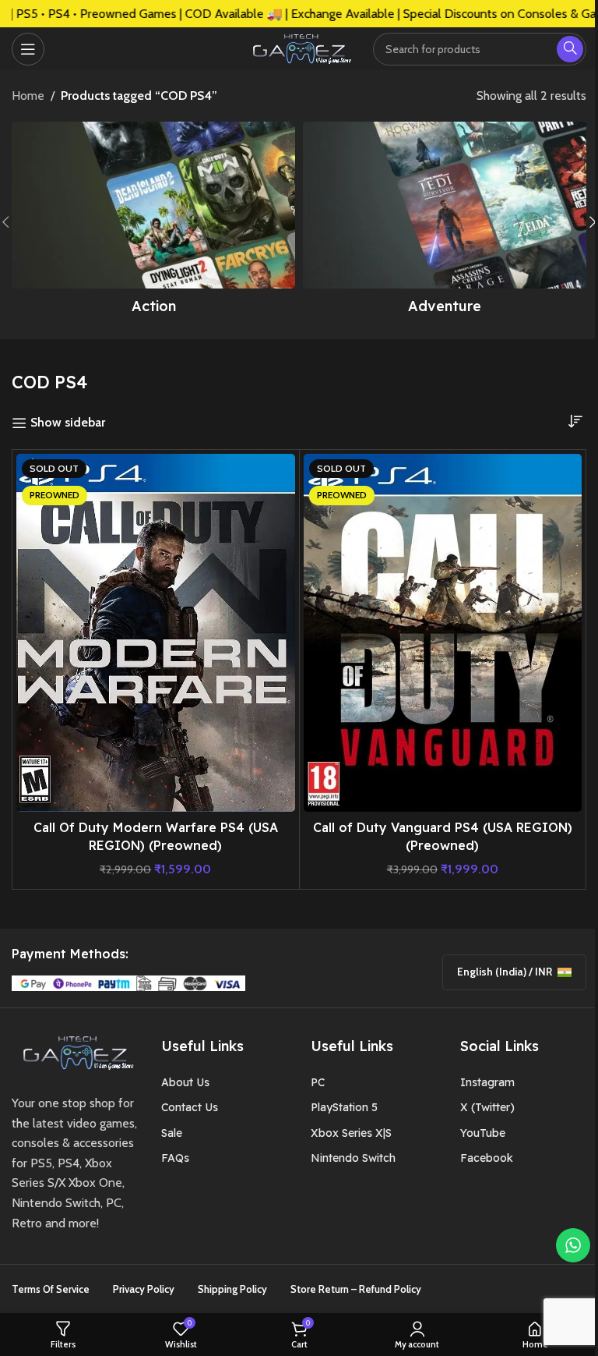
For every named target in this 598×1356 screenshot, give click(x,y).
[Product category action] (153, 223)
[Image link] (75, 1051)
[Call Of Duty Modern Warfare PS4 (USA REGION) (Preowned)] (155, 633)
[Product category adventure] (444, 223)
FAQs (175, 1158)
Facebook (486, 1158)
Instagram (487, 1082)
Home (28, 95)
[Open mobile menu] (28, 49)
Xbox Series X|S (351, 1133)
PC (318, 1082)
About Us (185, 1082)
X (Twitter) (487, 1107)
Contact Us (189, 1107)
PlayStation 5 (344, 1107)
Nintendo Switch (353, 1158)
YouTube (482, 1133)
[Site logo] (299, 47)
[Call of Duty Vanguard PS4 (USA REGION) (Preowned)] (443, 633)
